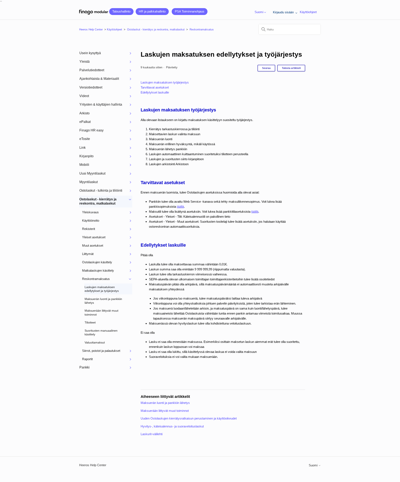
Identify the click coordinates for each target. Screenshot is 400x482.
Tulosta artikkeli (291, 68)
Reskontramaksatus (202, 29)
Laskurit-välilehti (151, 434)
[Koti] (93, 12)
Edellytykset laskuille (155, 92)
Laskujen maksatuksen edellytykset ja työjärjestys (221, 54)
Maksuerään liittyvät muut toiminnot (165, 410)
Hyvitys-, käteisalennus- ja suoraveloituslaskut (172, 426)
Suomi (313, 465)
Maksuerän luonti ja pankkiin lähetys (165, 403)
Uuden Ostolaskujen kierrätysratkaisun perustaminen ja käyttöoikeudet (189, 418)
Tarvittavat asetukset (155, 87)
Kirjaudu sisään (284, 12)
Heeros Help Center (91, 29)
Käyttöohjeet (308, 12)
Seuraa (266, 68)
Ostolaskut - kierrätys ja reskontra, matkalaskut (156, 29)
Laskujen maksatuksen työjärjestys (165, 82)
